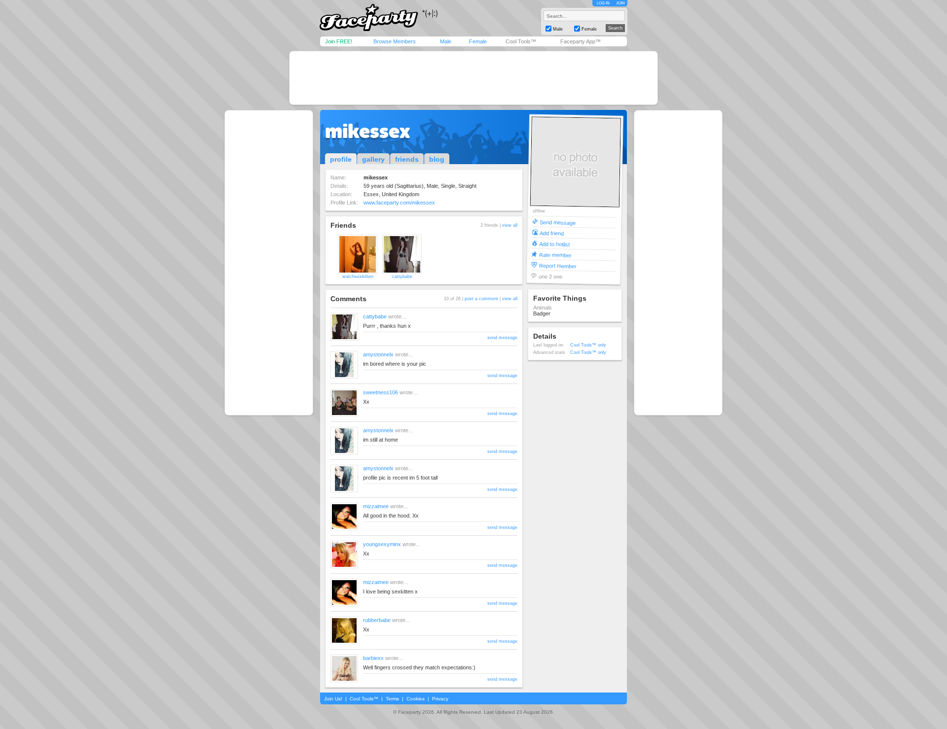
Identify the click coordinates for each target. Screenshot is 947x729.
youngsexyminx (382, 544)
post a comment (481, 298)
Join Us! (333, 698)
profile (341, 159)
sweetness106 (380, 392)
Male (445, 41)
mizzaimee (376, 506)
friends (407, 159)
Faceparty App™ (580, 41)
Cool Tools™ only (588, 345)
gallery (373, 159)
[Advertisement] (473, 78)
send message (502, 337)
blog (436, 159)
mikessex (367, 131)
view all (509, 225)
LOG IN (603, 3)
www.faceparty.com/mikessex (399, 203)
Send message (558, 222)
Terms (392, 698)
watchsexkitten (357, 276)
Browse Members (394, 41)
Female (478, 41)
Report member (558, 265)
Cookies (415, 698)
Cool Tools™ (521, 41)
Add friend (552, 233)
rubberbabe (377, 620)
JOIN (620, 3)
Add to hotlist (554, 244)
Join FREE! (338, 41)
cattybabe (402, 276)
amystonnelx (378, 354)
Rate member (555, 254)
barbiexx (373, 658)
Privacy (440, 698)
